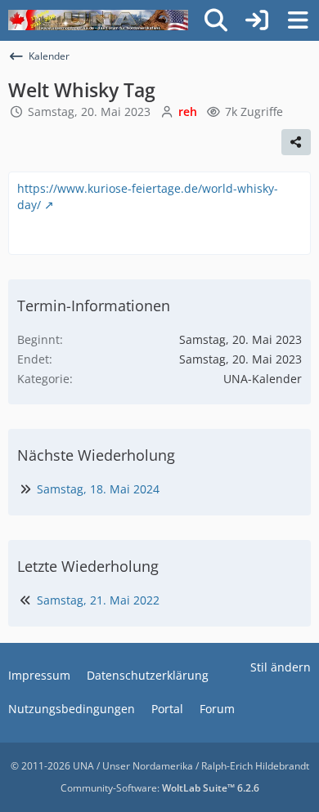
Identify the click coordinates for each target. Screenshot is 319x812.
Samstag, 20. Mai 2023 (89, 111)
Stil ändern (280, 667)
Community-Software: (160, 788)
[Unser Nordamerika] (98, 20)
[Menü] (297, 20)
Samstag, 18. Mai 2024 (98, 489)
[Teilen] (296, 142)
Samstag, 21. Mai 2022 (98, 600)
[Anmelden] (256, 20)
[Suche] (216, 20)
